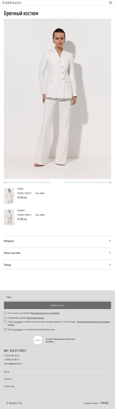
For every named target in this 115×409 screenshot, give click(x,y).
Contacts (8, 379)
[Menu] (110, 2)
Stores (6, 371)
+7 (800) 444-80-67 (11, 359)
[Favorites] (91, 2)
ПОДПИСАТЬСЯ (57, 305)
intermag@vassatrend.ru (13, 363)
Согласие (17, 321)
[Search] (85, 2)
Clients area (9, 386)
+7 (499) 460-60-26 (11, 355)
